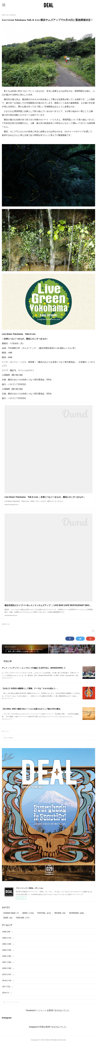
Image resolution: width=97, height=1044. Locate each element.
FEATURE (22, 917)
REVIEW (60, 913)
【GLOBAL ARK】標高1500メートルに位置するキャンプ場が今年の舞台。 (32, 708)
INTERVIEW (76, 913)
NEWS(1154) (5, 624)
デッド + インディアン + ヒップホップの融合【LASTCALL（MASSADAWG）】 (34, 667)
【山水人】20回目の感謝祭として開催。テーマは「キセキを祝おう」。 (30, 688)
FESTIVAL (44, 913)
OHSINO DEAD (11, 913)
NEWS (28, 913)
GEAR (8, 917)
